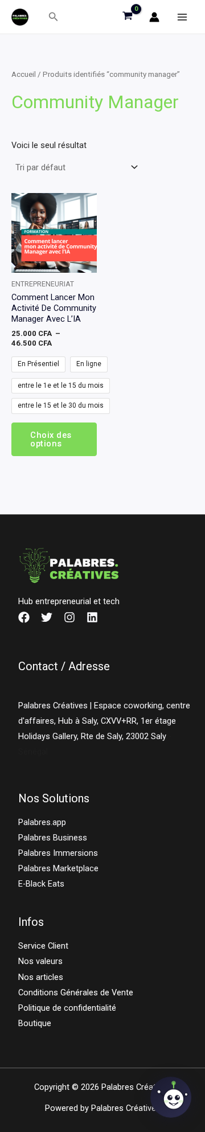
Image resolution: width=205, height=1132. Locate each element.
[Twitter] (46, 617)
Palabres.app (42, 822)
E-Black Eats (41, 884)
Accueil (23, 74)
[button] (53, 17)
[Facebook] (24, 617)
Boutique (34, 1023)
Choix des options (51, 439)
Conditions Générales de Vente (75, 992)
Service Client (43, 946)
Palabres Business (52, 837)
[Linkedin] (92, 617)
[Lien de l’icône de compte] (154, 17)
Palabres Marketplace (58, 868)
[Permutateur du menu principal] (182, 16)
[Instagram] (69, 617)
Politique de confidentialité (67, 1008)
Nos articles (40, 977)
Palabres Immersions (58, 853)
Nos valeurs (40, 961)
